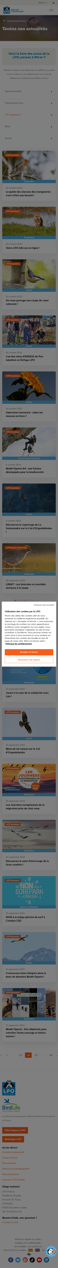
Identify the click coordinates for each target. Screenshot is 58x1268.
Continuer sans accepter (44, 605)
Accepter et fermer (29, 652)
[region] (29, 634)
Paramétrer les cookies (29, 660)
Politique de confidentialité (19, 644)
